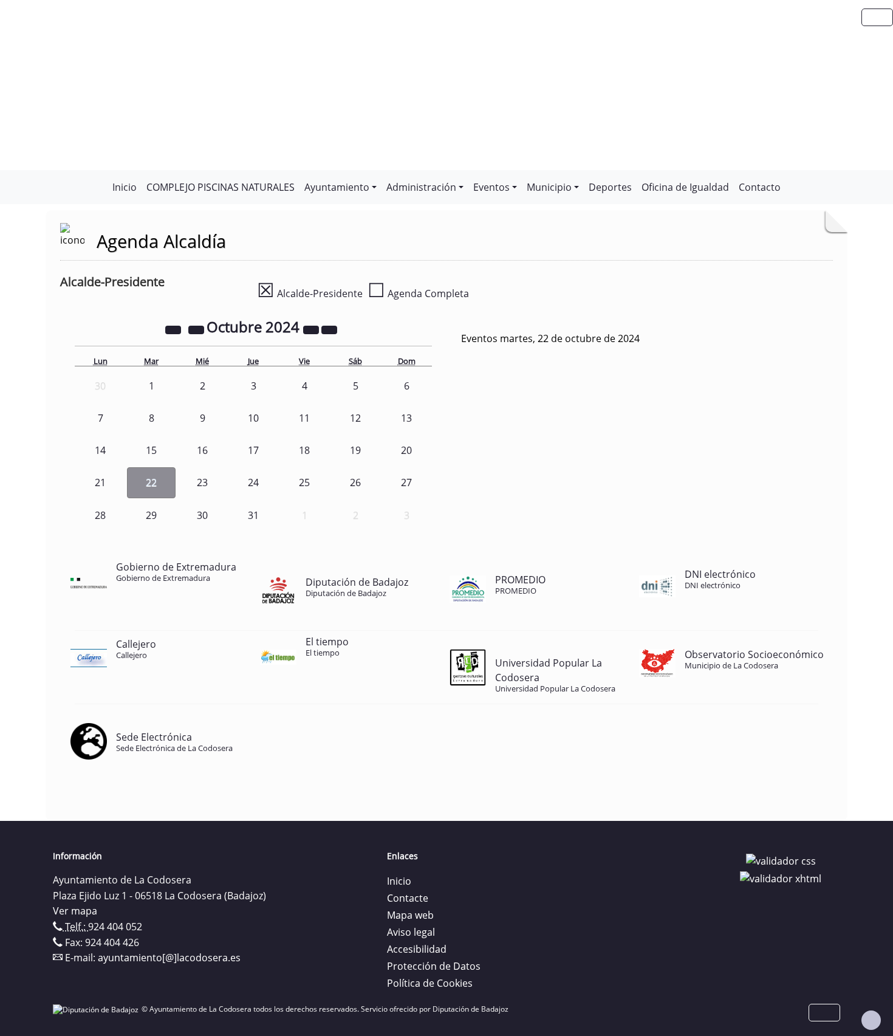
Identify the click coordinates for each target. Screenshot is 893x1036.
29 (151, 515)
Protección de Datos (434, 966)
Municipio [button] (549, 187)
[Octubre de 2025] (312, 328)
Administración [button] (421, 187)
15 (151, 450)
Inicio (124, 187)
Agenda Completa (418, 293)
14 (100, 450)
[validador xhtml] (780, 878)
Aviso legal (411, 932)
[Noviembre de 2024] (329, 328)
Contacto (760, 187)
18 (304, 450)
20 (406, 450)
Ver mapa (75, 911)
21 (100, 482)
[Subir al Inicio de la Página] (871, 1020)
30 (202, 515)
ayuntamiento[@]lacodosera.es (169, 957)
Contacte (407, 898)
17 (253, 450)
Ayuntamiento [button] (336, 187)
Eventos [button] (491, 187)
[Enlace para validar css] (781, 859)
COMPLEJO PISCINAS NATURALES (220, 187)
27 (406, 482)
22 (151, 482)
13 (406, 418)
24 (253, 482)
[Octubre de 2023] (174, 328)
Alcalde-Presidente (310, 293)
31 (253, 515)
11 (304, 418)
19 (355, 450)
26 (355, 482)
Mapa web (410, 915)
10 (253, 418)
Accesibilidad (416, 949)
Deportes (610, 187)
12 (355, 418)
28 (100, 515)
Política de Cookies (430, 983)
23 (202, 482)
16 (202, 450)
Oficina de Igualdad (685, 187)
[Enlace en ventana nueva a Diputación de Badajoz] (97, 1009)
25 (304, 482)
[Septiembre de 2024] (197, 328)
